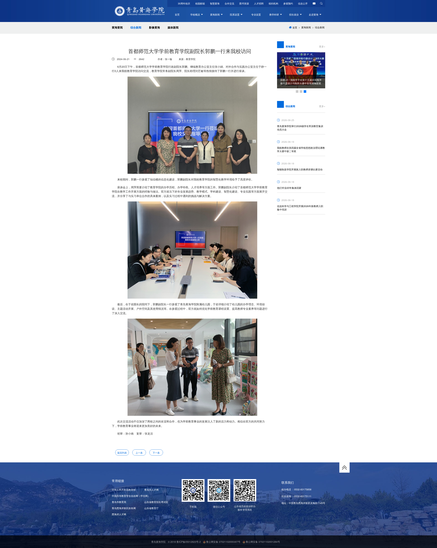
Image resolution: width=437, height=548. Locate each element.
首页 (177, 14)
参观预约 (288, 3)
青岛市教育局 (119, 502)
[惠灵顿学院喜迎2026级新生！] (301, 68)
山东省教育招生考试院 (156, 502)
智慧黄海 (215, 3)
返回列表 (122, 452)
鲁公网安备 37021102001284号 (262, 541)
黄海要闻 (117, 27)
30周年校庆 (184, 3)
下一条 (156, 452)
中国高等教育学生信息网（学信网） (131, 496)
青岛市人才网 (151, 489)
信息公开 (303, 3)
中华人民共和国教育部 (124, 489)
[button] (297, 91)
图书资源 (244, 3)
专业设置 (256, 14)
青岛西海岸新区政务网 (124, 508)
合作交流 (229, 3)
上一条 (139, 452)
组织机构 (273, 3)
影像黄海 (154, 27)
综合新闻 (135, 27)
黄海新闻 (306, 27)
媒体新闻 (173, 27)
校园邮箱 (200, 3)
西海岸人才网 (119, 514)
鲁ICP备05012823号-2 (189, 541)
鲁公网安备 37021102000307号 (223, 541)
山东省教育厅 (151, 508)
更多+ (322, 46)
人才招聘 (259, 3)
